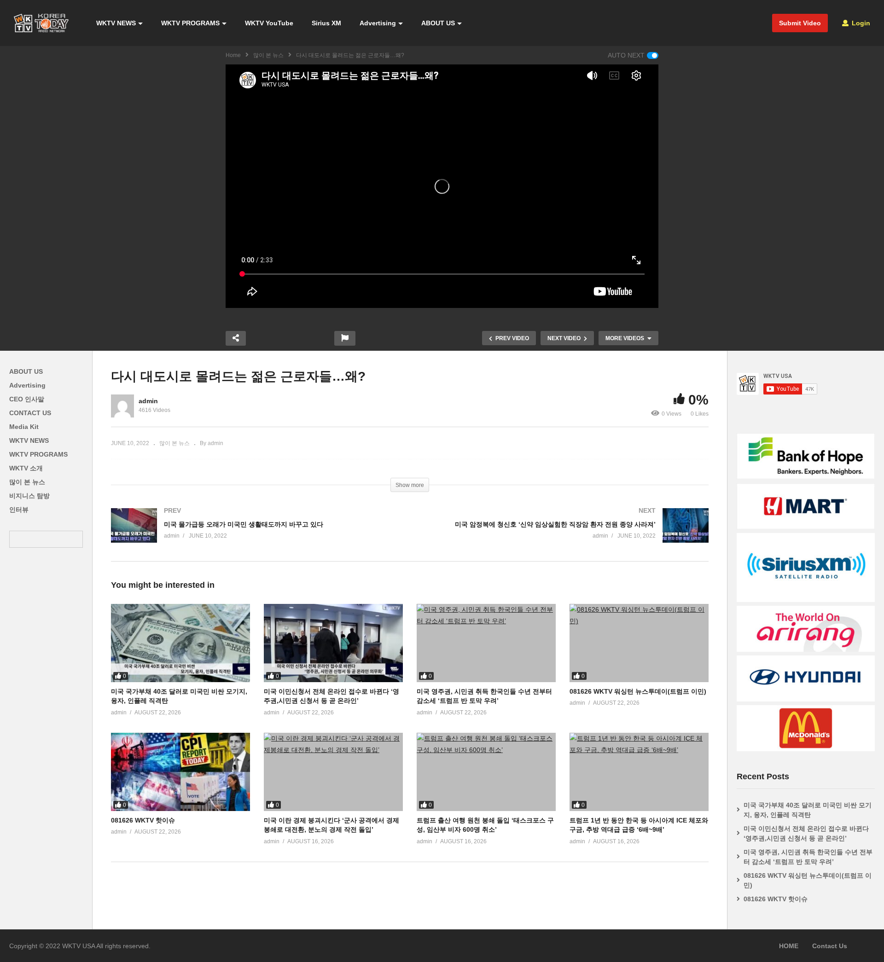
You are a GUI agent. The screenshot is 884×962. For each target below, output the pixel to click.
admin (148, 401)
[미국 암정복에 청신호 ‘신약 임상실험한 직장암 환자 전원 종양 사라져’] (564, 534)
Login (860, 23)
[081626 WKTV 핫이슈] (180, 772)
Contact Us (829, 946)
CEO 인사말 (26, 399)
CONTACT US (30, 413)
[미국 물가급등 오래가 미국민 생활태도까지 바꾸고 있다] (256, 534)
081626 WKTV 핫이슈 (143, 820)
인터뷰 (19, 509)
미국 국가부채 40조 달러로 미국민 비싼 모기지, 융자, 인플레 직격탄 (808, 809)
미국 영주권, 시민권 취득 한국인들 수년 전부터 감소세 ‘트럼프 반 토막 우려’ (808, 856)
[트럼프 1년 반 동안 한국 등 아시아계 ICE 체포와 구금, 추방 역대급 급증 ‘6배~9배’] (639, 772)
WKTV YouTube (269, 23)
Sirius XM (326, 23)
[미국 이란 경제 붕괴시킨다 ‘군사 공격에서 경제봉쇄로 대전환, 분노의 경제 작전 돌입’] (333, 772)
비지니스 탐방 (29, 495)
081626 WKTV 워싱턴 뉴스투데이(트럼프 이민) (638, 691)
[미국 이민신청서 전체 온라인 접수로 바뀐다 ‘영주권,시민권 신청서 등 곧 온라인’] (333, 643)
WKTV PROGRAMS (190, 23)
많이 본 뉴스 (268, 55)
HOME (788, 946)
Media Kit (24, 426)
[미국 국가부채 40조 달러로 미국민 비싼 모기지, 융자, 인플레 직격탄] (180, 643)
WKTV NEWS (116, 23)
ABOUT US (438, 23)
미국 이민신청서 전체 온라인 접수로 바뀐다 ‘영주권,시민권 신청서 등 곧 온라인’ (806, 833)
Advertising (378, 23)
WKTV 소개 (26, 468)
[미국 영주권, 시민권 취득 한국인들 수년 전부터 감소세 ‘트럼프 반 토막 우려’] (486, 643)
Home (233, 55)
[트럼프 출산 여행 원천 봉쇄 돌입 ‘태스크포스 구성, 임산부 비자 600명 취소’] (486, 772)
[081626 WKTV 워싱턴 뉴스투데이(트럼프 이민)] (639, 643)
